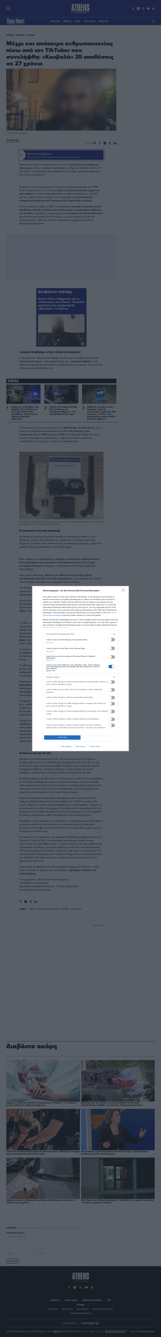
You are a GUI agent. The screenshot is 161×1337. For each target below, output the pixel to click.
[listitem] (80, 634)
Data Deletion (66, 746)
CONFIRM (62, 737)
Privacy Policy (94, 746)
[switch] (111, 639)
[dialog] (80, 668)
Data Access (80, 746)
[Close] (124, 590)
